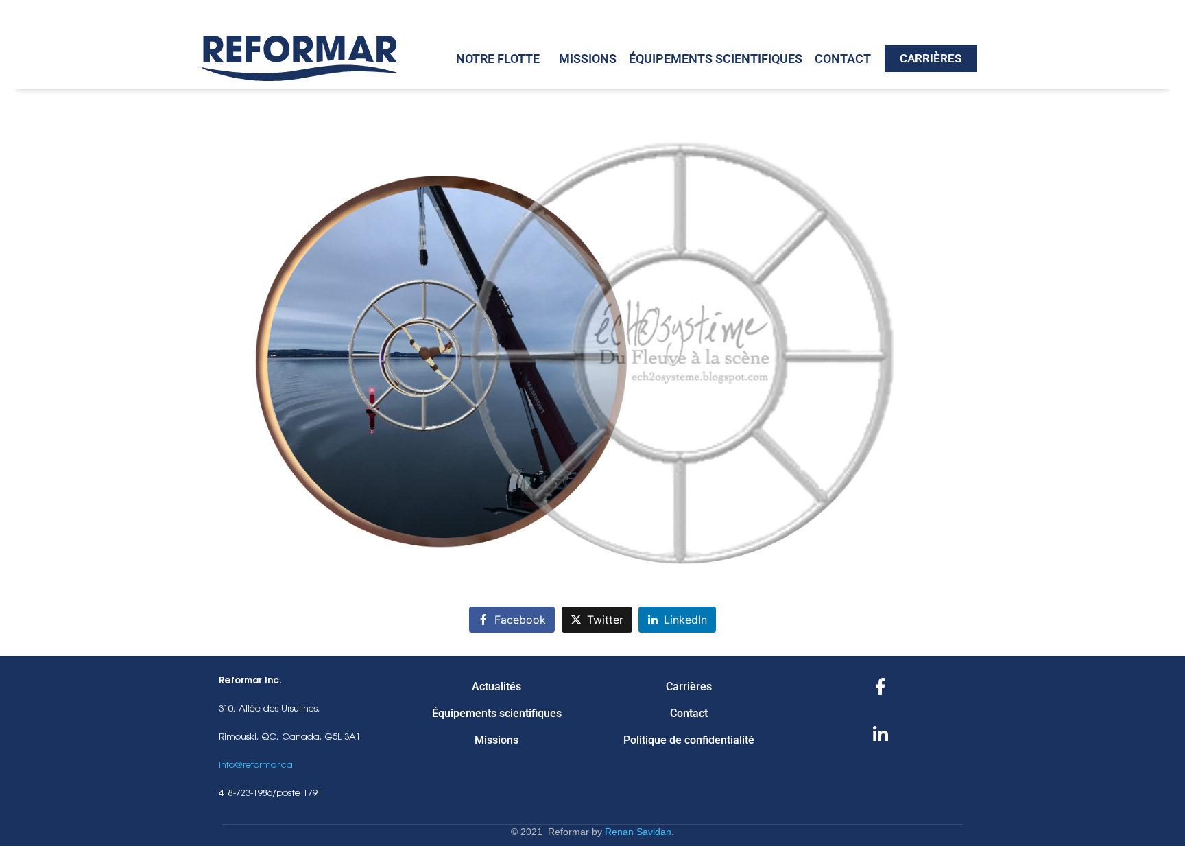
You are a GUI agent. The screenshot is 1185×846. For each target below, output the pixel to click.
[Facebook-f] (880, 687)
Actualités (496, 686)
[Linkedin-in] (880, 735)
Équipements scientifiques (715, 58)
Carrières (689, 686)
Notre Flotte (498, 58)
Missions (588, 58)
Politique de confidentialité (688, 740)
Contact (843, 58)
